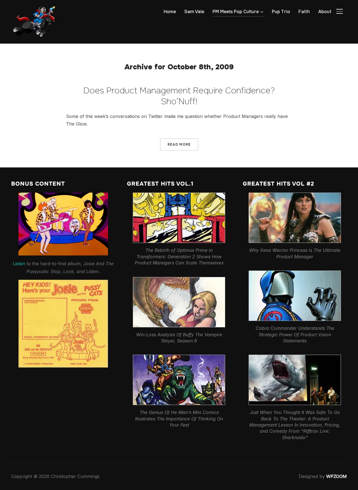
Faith (304, 12)
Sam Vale (194, 12)
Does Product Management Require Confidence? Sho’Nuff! (179, 96)
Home (170, 12)
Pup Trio (281, 12)
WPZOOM (336, 476)
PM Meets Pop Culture (236, 12)
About (324, 12)
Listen (19, 263)
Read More (179, 144)
